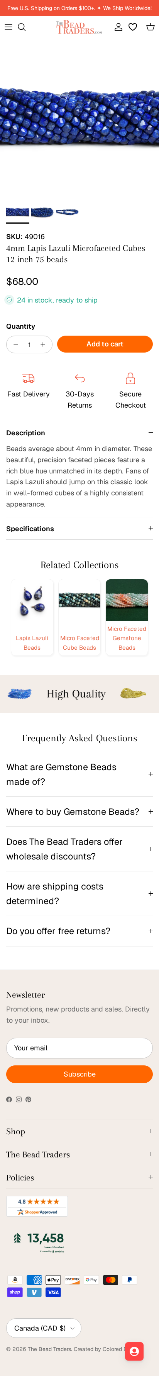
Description (25, 432)
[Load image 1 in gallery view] (79, 117)
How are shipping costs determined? (54, 893)
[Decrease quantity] (14, 344)
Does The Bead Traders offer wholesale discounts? (64, 849)
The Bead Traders (49, 1349)
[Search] (25, 26)
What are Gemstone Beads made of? (61, 774)
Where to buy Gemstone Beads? (72, 812)
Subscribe (80, 1074)
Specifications (30, 528)
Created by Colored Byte (104, 1349)
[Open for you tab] (134, 1351)
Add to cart (104, 343)
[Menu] (8, 26)
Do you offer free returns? (58, 931)
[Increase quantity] (45, 344)
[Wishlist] (133, 26)
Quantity (20, 326)
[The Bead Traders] (79, 27)
